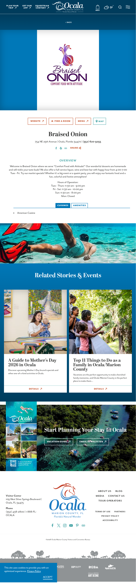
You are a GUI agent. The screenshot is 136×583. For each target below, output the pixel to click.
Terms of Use (102, 512)
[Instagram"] (65, 525)
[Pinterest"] (77, 525)
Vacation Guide (57, 442)
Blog (119, 491)
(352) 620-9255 (92, 141)
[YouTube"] (71, 525)
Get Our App (27, 7)
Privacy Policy (110, 516)
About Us (104, 491)
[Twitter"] (59, 525)
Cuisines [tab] (62, 205)
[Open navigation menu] (128, 7)
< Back (68, 22)
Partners (119, 512)
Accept (48, 577)
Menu (81, 121)
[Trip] (83, 525)
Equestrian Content (42, 7)
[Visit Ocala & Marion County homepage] (68, 7)
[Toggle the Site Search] (120, 7)
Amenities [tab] (79, 205)
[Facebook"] (52, 525)
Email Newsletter (91, 442)
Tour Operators (110, 500)
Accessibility (110, 520)
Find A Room (62, 121)
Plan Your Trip (12, 7)
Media (100, 496)
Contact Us (116, 496)
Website (35, 121)
